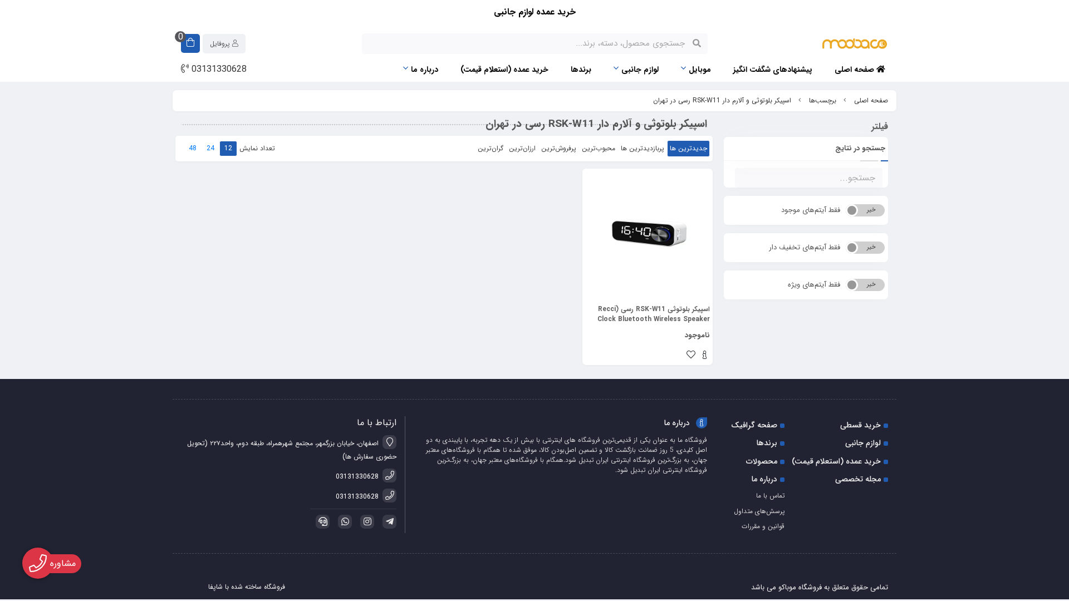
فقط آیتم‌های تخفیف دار (804, 247)
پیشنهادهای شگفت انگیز (772, 69)
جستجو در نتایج (860, 148)
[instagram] (365, 522)
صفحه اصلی (855, 69)
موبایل (700, 69)
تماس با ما (770, 495)
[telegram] (387, 522)
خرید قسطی (860, 425)
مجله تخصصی (858, 479)
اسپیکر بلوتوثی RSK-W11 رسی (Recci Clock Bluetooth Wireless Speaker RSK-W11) (653, 314)
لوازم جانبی (640, 69)
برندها (581, 69)
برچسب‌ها (822, 100)
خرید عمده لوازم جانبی (535, 12)
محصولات (761, 461)
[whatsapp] (343, 522)
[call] (321, 522)
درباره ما (424, 69)
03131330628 (218, 69)
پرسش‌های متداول (759, 511)
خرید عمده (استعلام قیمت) (504, 69)
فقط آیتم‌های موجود (810, 210)
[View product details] (704, 356)
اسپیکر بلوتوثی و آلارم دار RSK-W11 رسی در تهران (722, 100)
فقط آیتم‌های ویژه (814, 284)
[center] (697, 43)
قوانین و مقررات (763, 526)
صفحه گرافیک (754, 425)
